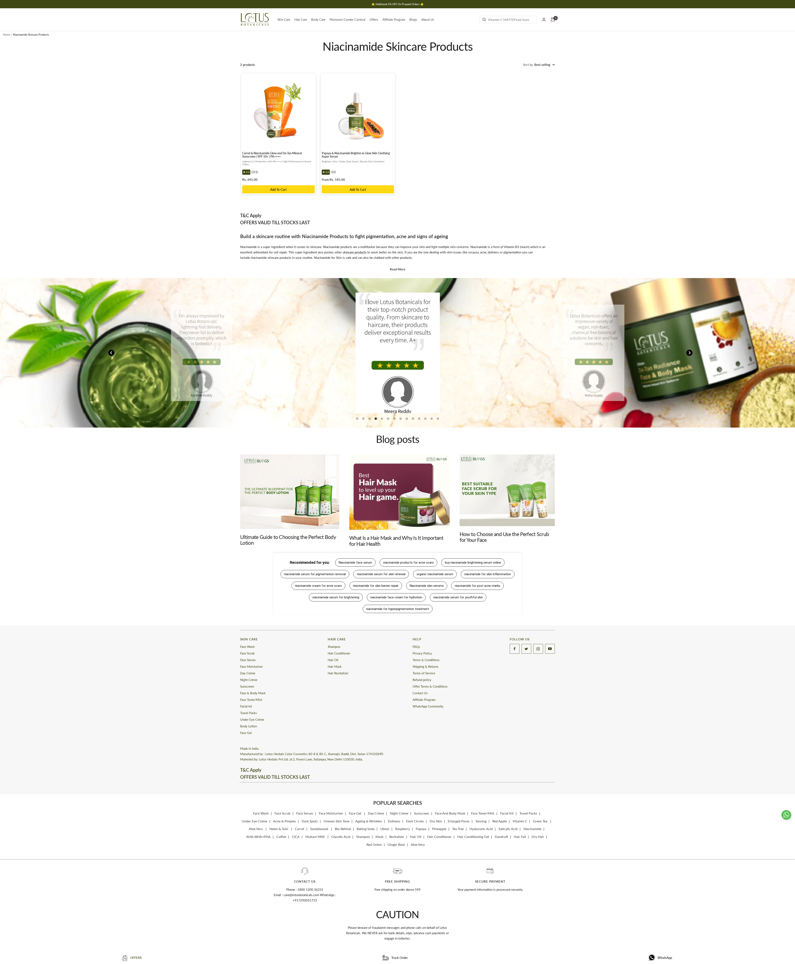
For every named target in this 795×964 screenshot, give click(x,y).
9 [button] (407, 420)
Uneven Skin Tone (336, 821)
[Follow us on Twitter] (526, 648)
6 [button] (388, 420)
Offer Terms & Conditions (430, 686)
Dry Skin (436, 821)
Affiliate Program (393, 19)
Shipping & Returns (425, 666)
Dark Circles (415, 821)
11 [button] (419, 420)
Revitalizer (396, 837)
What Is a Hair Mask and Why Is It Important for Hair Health (396, 541)
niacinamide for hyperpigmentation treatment (397, 609)
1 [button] (357, 420)
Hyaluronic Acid (481, 829)
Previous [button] (111, 353)
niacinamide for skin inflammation (487, 574)
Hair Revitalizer (338, 673)
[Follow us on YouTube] (550, 648)
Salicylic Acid (508, 829)
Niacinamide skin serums (427, 586)
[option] (201, 353)
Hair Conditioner (339, 653)
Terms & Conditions (426, 660)
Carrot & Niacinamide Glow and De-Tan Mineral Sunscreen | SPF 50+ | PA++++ (272, 155)
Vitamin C (520, 821)
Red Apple (499, 821)
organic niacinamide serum (435, 574)
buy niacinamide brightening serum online (473, 562)
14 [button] (438, 420)
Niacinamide (532, 829)
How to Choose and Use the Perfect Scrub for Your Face (504, 537)
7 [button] (394, 420)
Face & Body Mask (253, 693)
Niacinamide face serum (355, 562)
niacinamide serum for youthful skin (458, 597)
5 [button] (382, 420)
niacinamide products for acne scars (408, 562)
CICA (296, 837)
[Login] (544, 19)
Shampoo (334, 646)
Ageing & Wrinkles (368, 821)
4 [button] (376, 420)
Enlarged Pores (459, 821)
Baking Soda (366, 829)
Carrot (299, 829)
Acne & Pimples (284, 821)
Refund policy (422, 680)
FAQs (416, 646)
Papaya (421, 829)
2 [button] (363, 420)
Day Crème (247, 673)
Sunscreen (247, 686)
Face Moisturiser (251, 666)
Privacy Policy (422, 653)
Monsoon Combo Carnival (347, 19)
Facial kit (246, 706)
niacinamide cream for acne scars (318, 586)
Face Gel (246, 733)
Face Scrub (247, 653)
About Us (427, 19)
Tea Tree (458, 829)
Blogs (413, 19)
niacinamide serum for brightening (335, 597)
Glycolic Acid (340, 837)
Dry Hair (538, 837)
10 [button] (413, 420)
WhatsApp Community (428, 706)
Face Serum (247, 660)
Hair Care (300, 19)
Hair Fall (520, 837)
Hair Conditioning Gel (473, 837)
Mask (379, 837)
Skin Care (283, 19)
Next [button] (689, 353)
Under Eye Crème (252, 719)
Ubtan (384, 829)
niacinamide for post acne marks (477, 586)
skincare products (354, 252)
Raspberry (402, 829)
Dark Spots (310, 821)
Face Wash (247, 646)
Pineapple (439, 829)
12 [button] (425, 420)
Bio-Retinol (343, 829)
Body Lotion (248, 726)
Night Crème (248, 680)
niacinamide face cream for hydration (396, 597)
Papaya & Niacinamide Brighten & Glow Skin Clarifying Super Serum (356, 155)
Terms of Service (424, 673)
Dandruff (501, 837)
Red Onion (374, 844)
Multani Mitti (315, 837)
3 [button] (369, 420)
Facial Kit (507, 813)
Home (6, 34)
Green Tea (540, 821)
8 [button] (401, 420)
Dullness (394, 821)
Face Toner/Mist (251, 699)
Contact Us (420, 693)
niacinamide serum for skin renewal (381, 574)
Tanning (481, 821)
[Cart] (553, 19)
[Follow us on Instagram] (538, 648)
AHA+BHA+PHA (258, 837)
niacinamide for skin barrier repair (376, 586)
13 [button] (432, 420)
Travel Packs (248, 713)
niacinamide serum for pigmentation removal (315, 574)
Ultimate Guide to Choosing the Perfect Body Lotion (288, 540)
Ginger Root (396, 844)
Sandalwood (319, 829)
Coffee (281, 837)
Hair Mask (335, 666)
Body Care (318, 19)
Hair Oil (333, 660)
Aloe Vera (256, 829)
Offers (374, 19)
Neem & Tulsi (279, 829)
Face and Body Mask (450, 813)
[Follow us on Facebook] (514, 648)
